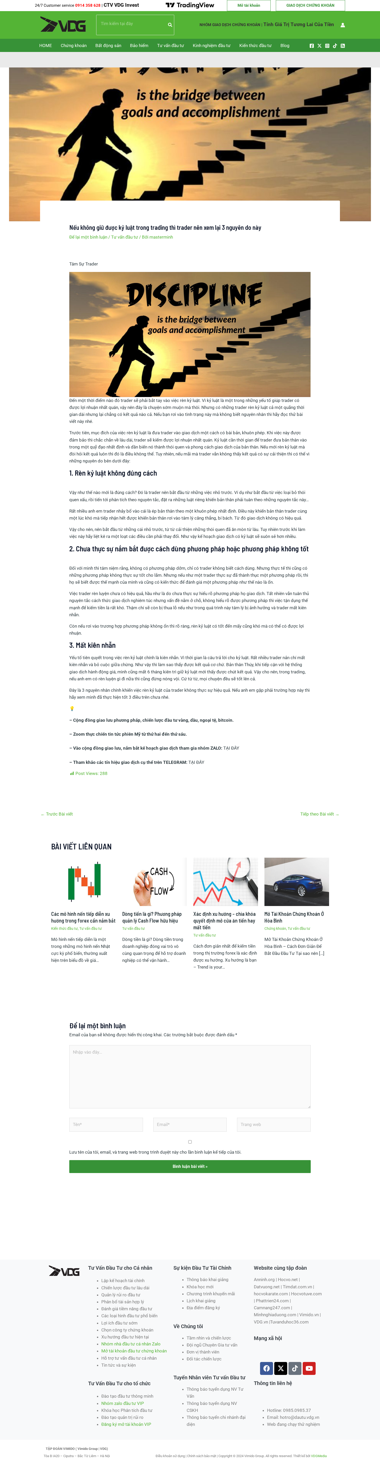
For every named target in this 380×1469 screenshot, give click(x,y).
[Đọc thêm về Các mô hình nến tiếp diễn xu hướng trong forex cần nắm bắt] (83, 881)
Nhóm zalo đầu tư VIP (122, 1403)
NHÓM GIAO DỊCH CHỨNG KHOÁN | (231, 24)
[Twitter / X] (319, 45)
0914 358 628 (88, 5)
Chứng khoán (74, 45)
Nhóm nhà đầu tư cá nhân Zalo (131, 1343)
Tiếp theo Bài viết (319, 814)
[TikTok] (335, 45)
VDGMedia (319, 1456)
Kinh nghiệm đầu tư (212, 45)
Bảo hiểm (139, 45)
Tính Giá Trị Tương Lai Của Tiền (298, 24)
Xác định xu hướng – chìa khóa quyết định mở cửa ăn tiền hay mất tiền (224, 920)
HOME (45, 45)
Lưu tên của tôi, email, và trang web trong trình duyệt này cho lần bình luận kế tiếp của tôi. (155, 1152)
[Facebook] (311, 45)
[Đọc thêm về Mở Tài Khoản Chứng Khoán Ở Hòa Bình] (296, 881)
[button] (249, 5)
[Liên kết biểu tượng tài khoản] (342, 25)
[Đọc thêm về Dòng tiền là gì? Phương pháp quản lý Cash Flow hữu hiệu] (154, 881)
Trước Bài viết (57, 814)
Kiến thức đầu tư (255, 45)
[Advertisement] (139, 1240)
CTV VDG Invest (121, 5)
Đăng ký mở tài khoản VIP (126, 1424)
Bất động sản (108, 45)
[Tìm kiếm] (170, 25)
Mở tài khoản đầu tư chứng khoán (134, 1350)
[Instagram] (327, 45)
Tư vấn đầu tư (170, 45)
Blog (285, 45)
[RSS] (342, 45)
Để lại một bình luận (88, 237)
